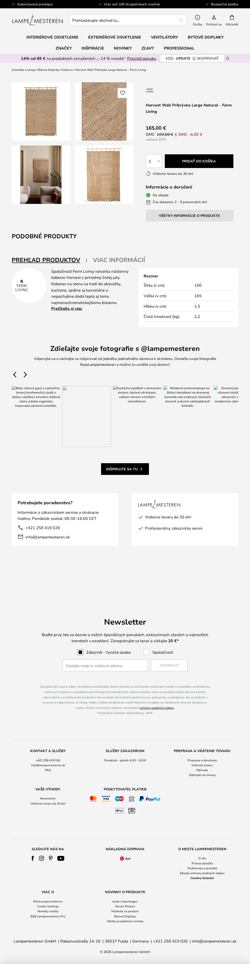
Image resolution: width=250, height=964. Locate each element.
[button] (41, 175)
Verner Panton (125, 906)
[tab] (49, 260)
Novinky (123, 48)
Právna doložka (202, 863)
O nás (202, 858)
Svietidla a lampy (24, 70)
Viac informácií (119, 259)
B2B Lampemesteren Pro (48, 916)
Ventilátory (164, 37)
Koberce (67, 70)
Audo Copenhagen (125, 901)
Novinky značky (48, 911)
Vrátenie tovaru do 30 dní (48, 803)
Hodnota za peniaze (125, 911)
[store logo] (37, 20)
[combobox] (128, 20)
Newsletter (48, 798)
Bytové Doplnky (48, 70)
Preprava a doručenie (202, 760)
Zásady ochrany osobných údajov (202, 873)
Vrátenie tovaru (202, 765)
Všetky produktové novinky (125, 921)
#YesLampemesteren (47, 901)
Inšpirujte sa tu (122, 469)
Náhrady (202, 770)
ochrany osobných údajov (157, 708)
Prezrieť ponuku (141, 58)
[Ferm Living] (150, 90)
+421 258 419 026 (42, 527)
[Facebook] (32, 858)
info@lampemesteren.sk (47, 536)
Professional (179, 48)
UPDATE (192, 58)
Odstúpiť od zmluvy (202, 775)
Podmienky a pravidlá (202, 868)
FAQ (48, 770)
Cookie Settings (48, 906)
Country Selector (202, 878)
